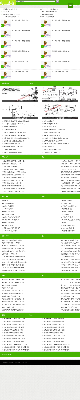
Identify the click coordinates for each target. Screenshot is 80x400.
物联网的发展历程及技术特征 (70, 240)
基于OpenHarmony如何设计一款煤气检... (14, 256)
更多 (31, 83)
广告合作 (11, 362)
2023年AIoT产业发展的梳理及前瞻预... (14, 267)
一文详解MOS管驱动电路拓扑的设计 (13, 169)
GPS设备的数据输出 (8, 222)
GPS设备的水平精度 (67, 211)
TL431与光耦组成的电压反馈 (52, 135)
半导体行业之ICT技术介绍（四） (12, 183)
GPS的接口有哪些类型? (68, 225)
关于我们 (4, 362)
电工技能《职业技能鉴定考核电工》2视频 (15, 344)
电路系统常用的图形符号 (10, 126)
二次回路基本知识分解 (10, 149)
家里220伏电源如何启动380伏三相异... (13, 293)
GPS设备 (63, 222)
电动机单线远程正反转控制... (12, 14)
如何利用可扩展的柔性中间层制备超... (13, 186)
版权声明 (17, 362)
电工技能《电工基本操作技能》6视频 (54, 318)
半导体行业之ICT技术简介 (69, 177)
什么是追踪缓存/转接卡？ (11, 17)
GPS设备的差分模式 (67, 217)
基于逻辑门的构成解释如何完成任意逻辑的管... (17, 121)
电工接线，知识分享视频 (9, 285)
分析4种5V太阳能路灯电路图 (12, 144)
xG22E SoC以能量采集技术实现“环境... (14, 245)
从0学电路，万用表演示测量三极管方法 (15, 124)
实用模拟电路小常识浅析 (9, 166)
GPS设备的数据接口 (67, 200)
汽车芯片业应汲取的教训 (68, 169)
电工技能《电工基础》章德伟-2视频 (54, 338)
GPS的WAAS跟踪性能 (67, 228)
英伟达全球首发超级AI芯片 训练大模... (14, 188)
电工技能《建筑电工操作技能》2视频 (14, 335)
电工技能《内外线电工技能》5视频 (13, 330)
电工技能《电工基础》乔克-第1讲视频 (14, 338)
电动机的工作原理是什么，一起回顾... (13, 301)
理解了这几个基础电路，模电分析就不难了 (16, 132)
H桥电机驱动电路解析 (10, 129)
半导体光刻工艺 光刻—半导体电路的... (14, 172)
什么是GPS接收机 (7, 209)
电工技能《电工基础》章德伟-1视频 (14, 341)
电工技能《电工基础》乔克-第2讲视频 (54, 335)
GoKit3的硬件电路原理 (68, 256)
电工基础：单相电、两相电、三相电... (13, 282)
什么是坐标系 (65, 214)
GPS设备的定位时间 (8, 214)
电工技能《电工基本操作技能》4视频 (54, 321)
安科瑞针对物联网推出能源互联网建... (13, 265)
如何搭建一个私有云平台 (9, 254)
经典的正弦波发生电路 (47, 17)
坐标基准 (5, 200)
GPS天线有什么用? (8, 225)
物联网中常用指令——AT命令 (11, 243)
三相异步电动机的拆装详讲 (48, 11)
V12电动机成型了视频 (67, 296)
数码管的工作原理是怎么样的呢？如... (13, 175)
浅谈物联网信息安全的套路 (69, 270)
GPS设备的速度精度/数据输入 (11, 217)
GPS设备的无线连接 (8, 203)
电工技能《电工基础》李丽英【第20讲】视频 (56, 350)
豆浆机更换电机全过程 (10, 9)
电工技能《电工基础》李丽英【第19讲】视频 (56, 347)
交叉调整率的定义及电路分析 (52, 152)
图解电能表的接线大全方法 (69, 307)
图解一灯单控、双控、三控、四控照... (13, 307)
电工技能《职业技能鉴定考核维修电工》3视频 (57, 344)
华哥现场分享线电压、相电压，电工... (13, 279)
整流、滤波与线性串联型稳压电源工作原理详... (17, 138)
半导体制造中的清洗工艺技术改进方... (13, 180)
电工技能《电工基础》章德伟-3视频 (54, 341)
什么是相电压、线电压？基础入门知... (13, 290)
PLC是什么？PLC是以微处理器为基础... (14, 304)
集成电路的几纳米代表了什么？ (11, 164)
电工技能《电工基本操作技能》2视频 (14, 327)
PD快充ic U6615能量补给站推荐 (70, 191)
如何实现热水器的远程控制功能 (70, 262)
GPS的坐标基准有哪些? (68, 231)
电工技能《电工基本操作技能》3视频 (54, 324)
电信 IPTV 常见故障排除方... (49, 9)
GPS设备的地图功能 (8, 206)
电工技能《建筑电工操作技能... (61, 51)
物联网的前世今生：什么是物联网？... (13, 248)
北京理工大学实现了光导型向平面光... (13, 191)
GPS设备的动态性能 (8, 211)
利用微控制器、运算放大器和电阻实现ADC (56, 138)
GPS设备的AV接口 (66, 203)
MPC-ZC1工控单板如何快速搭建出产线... (14, 262)
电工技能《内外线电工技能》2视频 (53, 333)
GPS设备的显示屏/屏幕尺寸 (10, 220)
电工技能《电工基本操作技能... (61, 20)
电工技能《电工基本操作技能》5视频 (14, 321)
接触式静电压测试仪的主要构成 (70, 175)
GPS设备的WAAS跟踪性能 (69, 206)
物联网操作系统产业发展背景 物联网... (14, 270)
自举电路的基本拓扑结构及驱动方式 (14, 141)
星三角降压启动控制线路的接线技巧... (13, 310)
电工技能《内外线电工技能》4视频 (13, 333)
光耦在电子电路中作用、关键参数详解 (54, 129)
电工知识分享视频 (7, 288)
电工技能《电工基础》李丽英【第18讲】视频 (16, 347)
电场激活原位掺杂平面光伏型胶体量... (13, 161)
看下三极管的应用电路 (50, 126)
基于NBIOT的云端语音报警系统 (12, 240)
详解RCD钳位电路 (49, 146)
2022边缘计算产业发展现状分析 (70, 265)
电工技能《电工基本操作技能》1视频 (14, 324)
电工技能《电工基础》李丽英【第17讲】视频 (16, 350)
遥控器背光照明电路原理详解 (52, 132)
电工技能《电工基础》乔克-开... (21, 20)
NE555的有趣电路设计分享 (51, 124)
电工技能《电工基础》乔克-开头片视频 (14, 318)
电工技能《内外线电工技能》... (21, 61)
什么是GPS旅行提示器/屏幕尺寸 (12, 228)
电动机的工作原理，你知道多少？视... (13, 299)
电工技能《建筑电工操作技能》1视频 (54, 330)
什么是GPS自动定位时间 (9, 231)
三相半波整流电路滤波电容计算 (52, 149)
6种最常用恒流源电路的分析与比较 (13, 146)
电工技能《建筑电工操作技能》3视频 (54, 327)
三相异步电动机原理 (46, 14)
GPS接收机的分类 (66, 209)
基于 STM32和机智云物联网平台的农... (14, 259)
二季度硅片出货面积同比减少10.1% (13, 177)
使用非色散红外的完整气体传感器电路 (14, 135)
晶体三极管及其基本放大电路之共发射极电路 (56, 144)
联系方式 (24, 362)
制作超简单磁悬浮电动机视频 (11, 296)
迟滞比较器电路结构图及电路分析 (13, 152)
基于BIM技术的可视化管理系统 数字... (14, 251)
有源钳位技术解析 (49, 121)
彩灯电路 (6, 11)
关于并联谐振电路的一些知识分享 (53, 141)
